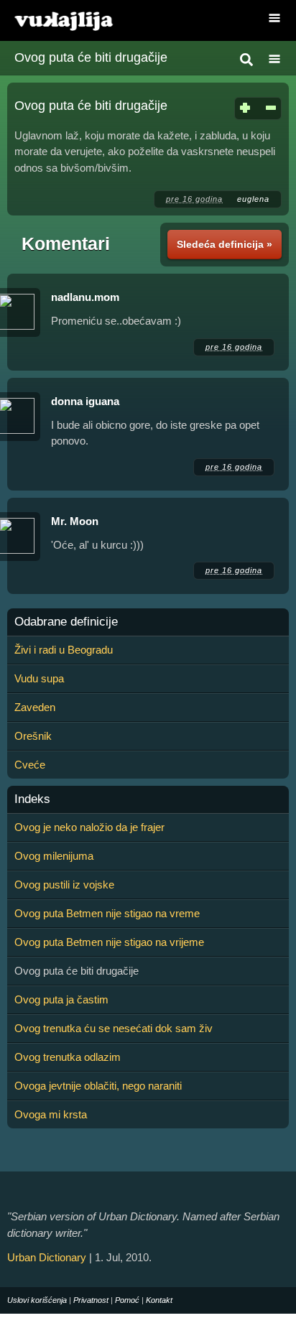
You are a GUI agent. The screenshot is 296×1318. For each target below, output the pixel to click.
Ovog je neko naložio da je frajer (89, 827)
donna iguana (85, 401)
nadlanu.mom (85, 297)
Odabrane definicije (66, 622)
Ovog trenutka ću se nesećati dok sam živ (113, 1028)
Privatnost (90, 1300)
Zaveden (34, 707)
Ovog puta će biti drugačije (90, 57)
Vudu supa (39, 678)
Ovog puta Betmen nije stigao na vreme (107, 913)
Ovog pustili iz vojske (64, 884)
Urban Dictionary (46, 1257)
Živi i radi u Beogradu (63, 650)
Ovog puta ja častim (61, 999)
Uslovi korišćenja (37, 1300)
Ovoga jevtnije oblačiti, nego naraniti (98, 1086)
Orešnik (33, 736)
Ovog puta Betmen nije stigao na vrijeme (109, 942)
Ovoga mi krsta (50, 1114)
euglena (253, 199)
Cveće (29, 764)
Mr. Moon (74, 521)
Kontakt (159, 1300)
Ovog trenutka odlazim (67, 1057)
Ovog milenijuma (53, 856)
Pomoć (127, 1300)
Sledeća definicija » (224, 244)
